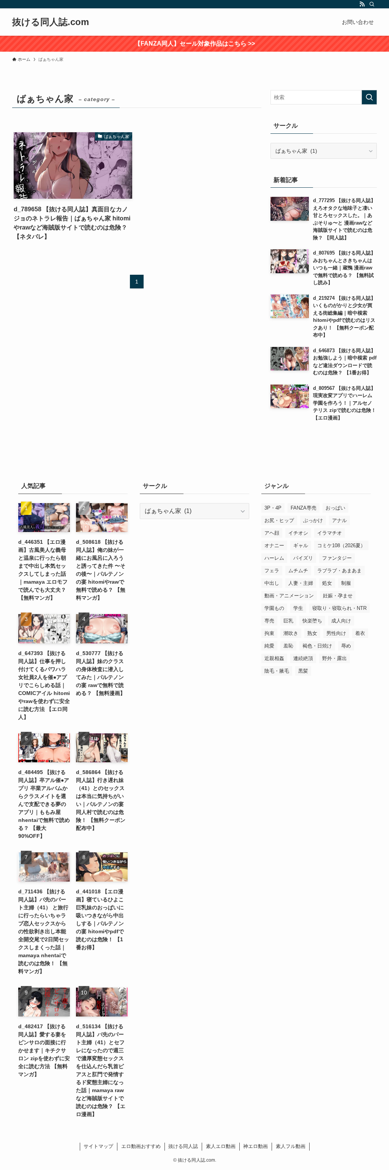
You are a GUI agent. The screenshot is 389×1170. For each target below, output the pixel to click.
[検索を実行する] (369, 97)
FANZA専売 (303, 508)
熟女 (312, 633)
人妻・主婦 (300, 583)
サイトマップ (98, 1146)
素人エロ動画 (221, 1146)
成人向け (341, 621)
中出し (271, 583)
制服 (346, 583)
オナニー (274, 545)
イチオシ (298, 533)
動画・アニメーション (289, 595)
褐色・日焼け (317, 646)
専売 (269, 621)
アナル (339, 520)
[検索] (372, 4)
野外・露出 (334, 658)
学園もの (274, 608)
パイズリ (303, 558)
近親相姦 (274, 658)
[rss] (362, 4)
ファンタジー (337, 558)
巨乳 (288, 621)
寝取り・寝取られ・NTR (339, 608)
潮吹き (290, 633)
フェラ (271, 570)
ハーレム (274, 558)
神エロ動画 (255, 1146)
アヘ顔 (271, 533)
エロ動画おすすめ (141, 1146)
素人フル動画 (290, 1146)
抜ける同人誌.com (50, 22)
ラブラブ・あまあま (339, 570)
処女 (327, 583)
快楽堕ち (312, 621)
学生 (298, 608)
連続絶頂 (303, 658)
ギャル (300, 545)
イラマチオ (329, 533)
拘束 (269, 633)
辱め (346, 646)
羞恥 (288, 646)
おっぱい (335, 508)
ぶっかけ (313, 520)
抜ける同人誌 (183, 1146)
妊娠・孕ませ (338, 595)
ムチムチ (298, 570)
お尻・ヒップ (279, 520)
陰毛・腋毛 (276, 671)
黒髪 (303, 671)
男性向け (336, 633)
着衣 (360, 633)
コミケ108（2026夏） (341, 545)
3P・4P (272, 508)
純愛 (269, 646)
